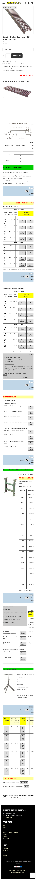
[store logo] (13, 3)
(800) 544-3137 (8, 818)
